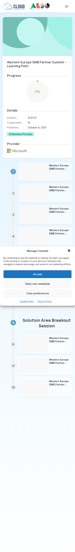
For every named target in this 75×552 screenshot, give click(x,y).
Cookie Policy (27, 301)
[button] (69, 251)
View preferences (37, 293)
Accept (37, 274)
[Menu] (66, 6)
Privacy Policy (45, 301)
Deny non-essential (37, 283)
